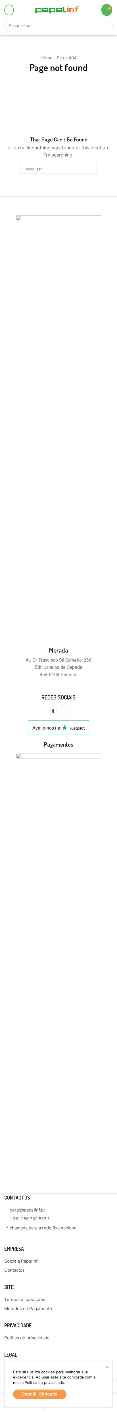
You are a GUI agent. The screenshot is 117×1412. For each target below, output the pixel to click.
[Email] (64, 710)
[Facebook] (53, 710)
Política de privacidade (44, 1382)
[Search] (105, 25)
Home (47, 57)
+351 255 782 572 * (30, 1218)
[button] (9, 10)
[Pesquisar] (92, 169)
